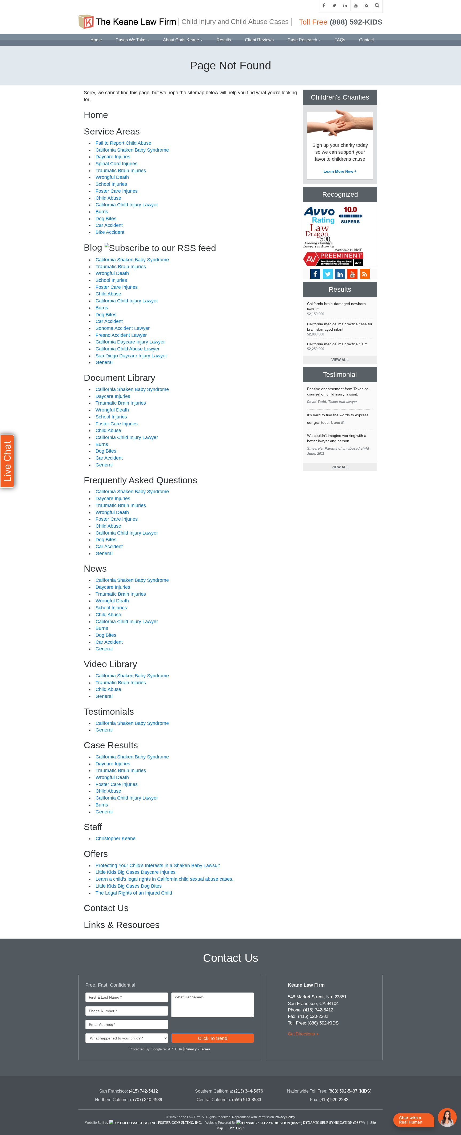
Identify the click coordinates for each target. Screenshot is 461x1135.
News (95, 568)
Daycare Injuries (113, 156)
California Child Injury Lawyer (127, 204)
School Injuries (111, 184)
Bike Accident (110, 232)
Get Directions (301, 1034)
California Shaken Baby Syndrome (132, 150)
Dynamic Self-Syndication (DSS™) (333, 1123)
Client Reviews (259, 40)
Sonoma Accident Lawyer (123, 328)
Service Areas (112, 131)
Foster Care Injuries (117, 191)
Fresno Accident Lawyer (121, 335)
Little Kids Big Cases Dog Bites (129, 886)
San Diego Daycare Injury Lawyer (131, 355)
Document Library (119, 378)
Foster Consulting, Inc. (179, 1123)
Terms (205, 1049)
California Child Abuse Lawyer (128, 348)
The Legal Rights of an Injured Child (134, 893)
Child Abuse (108, 198)
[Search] (377, 5)
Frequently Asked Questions (140, 480)
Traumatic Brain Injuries (121, 170)
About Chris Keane (181, 40)
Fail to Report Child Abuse (123, 143)
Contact (366, 40)
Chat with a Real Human (410, 1120)
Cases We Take (131, 40)
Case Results (111, 745)
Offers (96, 854)
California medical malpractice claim (337, 346)
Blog (93, 247)
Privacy (190, 1049)
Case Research (303, 40)
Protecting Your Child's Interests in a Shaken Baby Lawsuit (158, 865)
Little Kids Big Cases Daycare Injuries (136, 872)
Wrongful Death (112, 177)
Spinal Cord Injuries (116, 163)
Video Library (110, 664)
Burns (102, 211)
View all (340, 360)
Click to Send (212, 1038)
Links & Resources (122, 925)
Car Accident (109, 225)
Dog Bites (106, 218)
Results (224, 40)
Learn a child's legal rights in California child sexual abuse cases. (164, 879)
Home (96, 40)
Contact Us (106, 908)
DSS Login (236, 1128)
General (104, 362)
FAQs (340, 40)
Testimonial (340, 374)
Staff (93, 827)
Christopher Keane (116, 838)
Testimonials (109, 711)
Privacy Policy (285, 1117)
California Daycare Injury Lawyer (130, 342)
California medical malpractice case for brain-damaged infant (339, 329)
